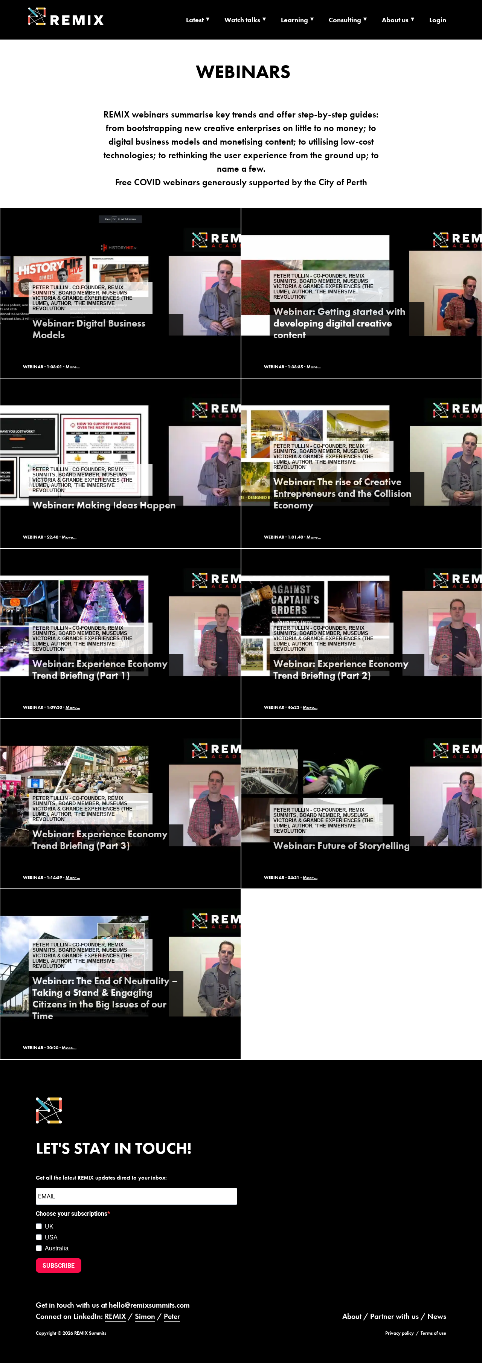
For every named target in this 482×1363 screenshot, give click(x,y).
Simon (145, 1316)
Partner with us (394, 1316)
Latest (195, 19)
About (352, 1316)
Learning (294, 19)
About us (395, 19)
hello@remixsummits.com (149, 1305)
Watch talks (242, 19)
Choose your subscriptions (71, 1213)
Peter (172, 1316)
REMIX (115, 1316)
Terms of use (433, 1333)
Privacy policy (399, 1333)
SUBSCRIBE (59, 1265)
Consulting (345, 19)
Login (437, 19)
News (436, 1316)
